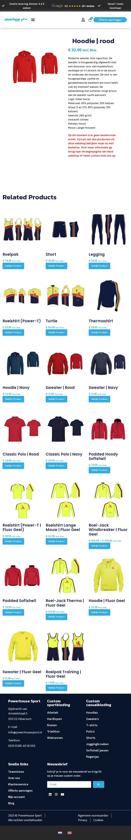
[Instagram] (56, 794)
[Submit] (98, 784)
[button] (33, 19)
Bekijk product (13, 266)
